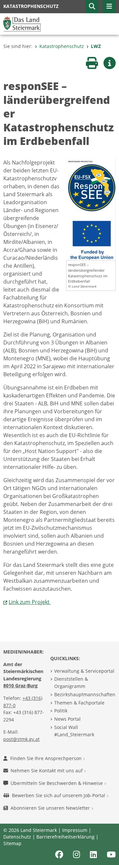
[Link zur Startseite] (22, 23)
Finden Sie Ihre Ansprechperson (46, 758)
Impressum (74, 830)
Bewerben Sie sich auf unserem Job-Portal (59, 795)
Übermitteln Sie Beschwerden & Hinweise (57, 783)
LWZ (96, 46)
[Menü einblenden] (109, 6)
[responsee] (91, 208)
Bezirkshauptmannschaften (84, 694)
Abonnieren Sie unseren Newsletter (51, 808)
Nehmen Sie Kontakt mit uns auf (47, 770)
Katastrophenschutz (61, 46)
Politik (60, 710)
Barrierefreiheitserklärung (65, 837)
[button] (92, 6)
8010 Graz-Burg (20, 685)
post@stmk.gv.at (21, 739)
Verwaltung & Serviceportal (84, 671)
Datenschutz (17, 837)
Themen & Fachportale (79, 703)
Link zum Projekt (30, 602)
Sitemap (12, 843)
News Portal (67, 719)
